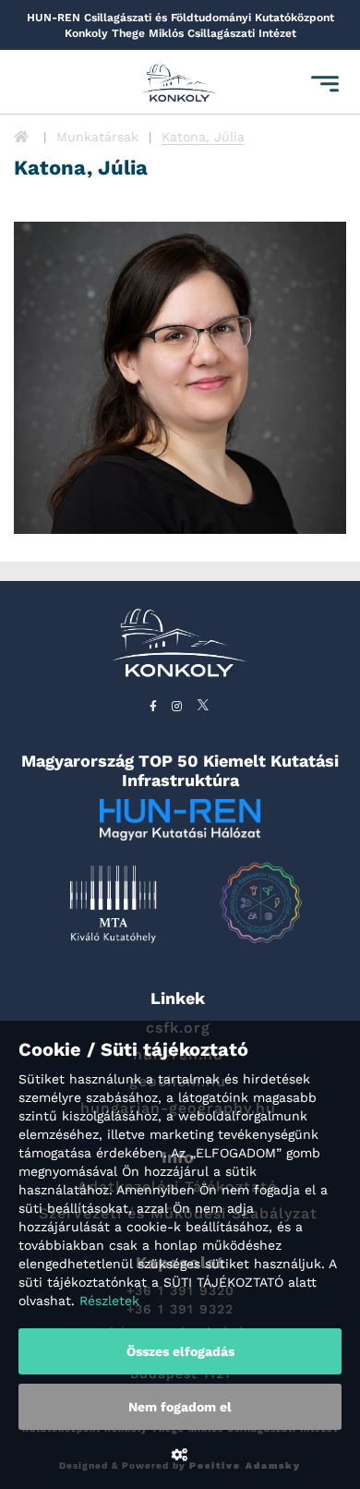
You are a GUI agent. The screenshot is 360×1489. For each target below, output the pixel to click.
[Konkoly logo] (180, 84)
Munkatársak (97, 136)
